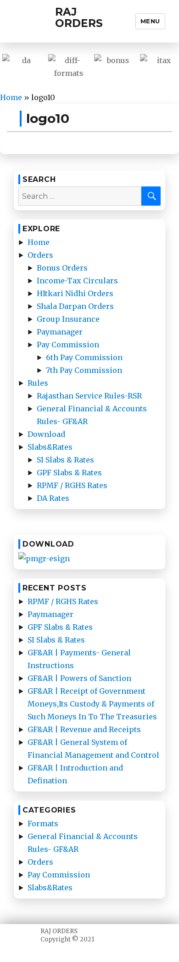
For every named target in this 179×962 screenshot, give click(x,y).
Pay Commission (68, 344)
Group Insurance (68, 319)
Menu (150, 21)
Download (46, 434)
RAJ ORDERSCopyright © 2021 (67, 935)
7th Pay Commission (84, 370)
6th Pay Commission (84, 357)
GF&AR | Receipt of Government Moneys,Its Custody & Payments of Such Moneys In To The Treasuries (92, 703)
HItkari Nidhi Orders (75, 293)
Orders (40, 255)
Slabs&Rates (50, 447)
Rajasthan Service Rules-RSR (89, 395)
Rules (38, 383)
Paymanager (60, 331)
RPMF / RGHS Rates (72, 485)
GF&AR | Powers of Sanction (79, 678)
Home (11, 97)
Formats (43, 823)
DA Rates (53, 498)
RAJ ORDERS (79, 17)
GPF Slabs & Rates (69, 472)
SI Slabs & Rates (65, 459)
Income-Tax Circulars (77, 280)
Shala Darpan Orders (75, 306)
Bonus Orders (62, 267)
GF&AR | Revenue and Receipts (84, 729)
